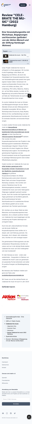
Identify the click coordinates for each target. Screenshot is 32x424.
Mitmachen (5, 383)
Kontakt (4, 367)
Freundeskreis (6, 380)
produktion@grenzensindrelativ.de (13, 275)
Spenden (4, 377)
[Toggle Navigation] (29, 5)
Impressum (5, 362)
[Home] (6, 5)
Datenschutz (5, 364)
